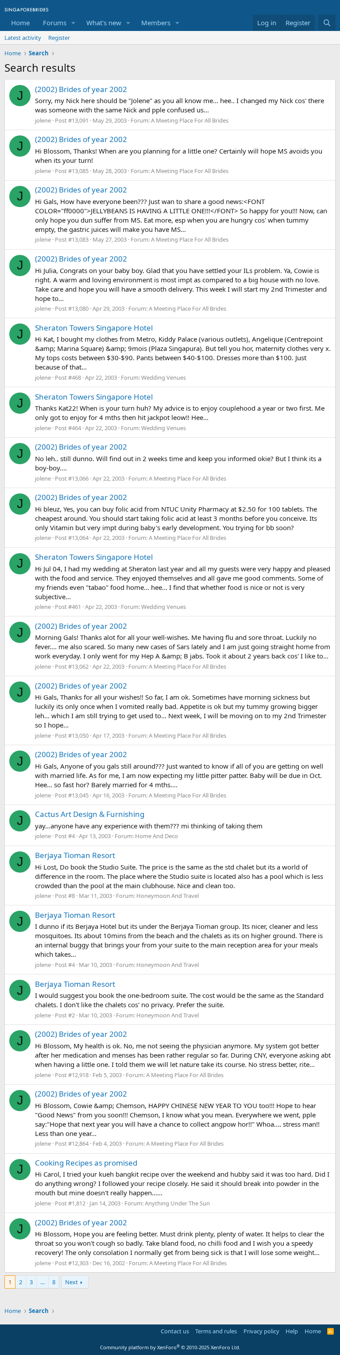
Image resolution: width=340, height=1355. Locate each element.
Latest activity (22, 38)
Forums (54, 22)
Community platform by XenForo (170, 1347)
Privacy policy (261, 1331)
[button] (73, 23)
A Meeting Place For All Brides (189, 120)
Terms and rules (216, 1331)
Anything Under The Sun (177, 1203)
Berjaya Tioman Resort (75, 855)
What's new (103, 22)
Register (59, 38)
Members (155, 22)
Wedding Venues (163, 377)
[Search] (327, 23)
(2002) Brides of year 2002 (81, 89)
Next (71, 1282)
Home (20, 22)
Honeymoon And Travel (167, 896)
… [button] (42, 1282)
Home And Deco (156, 836)
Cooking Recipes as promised (86, 1163)
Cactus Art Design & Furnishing (89, 814)
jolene (43, 120)
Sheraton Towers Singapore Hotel (94, 328)
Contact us (175, 1331)
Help (292, 1331)
